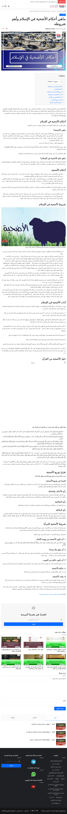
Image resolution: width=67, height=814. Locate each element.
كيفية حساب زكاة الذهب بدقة (35, 649)
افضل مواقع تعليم (60, 775)
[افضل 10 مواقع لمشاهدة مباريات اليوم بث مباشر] (61, 742)
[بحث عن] (8, 7)
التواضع (57, 778)
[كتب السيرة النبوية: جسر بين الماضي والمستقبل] (11, 659)
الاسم (64, 700)
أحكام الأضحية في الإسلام (55, 86)
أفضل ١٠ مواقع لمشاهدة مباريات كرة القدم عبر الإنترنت (40, 732)
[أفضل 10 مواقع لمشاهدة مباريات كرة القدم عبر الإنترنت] (61, 734)
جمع (55, 717)
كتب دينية (52, 797)
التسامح (63, 778)
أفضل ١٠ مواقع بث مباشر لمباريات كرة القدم (43, 724)
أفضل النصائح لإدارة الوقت (56, 761)
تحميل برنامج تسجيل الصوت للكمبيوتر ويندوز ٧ (56, 793)
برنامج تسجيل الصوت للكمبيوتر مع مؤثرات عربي (55, 789)
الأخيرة (34, 717)
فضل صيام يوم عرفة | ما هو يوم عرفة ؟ (49, 594)
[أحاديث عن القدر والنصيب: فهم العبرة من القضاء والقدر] (56, 642)
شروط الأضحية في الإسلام (54, 92)
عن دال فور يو (20, 810)
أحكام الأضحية (58, 89)
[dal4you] (57, 6)
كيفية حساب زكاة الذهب (56, 800)
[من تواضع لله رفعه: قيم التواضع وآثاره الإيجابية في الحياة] (11, 642)
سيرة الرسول (59, 797)
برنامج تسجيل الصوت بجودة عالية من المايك (56, 785)
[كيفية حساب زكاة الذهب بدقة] (33, 642)
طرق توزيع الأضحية (56, 100)
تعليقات (12, 717)
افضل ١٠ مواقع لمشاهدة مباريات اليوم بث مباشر (42, 739)
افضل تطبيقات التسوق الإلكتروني (56, 772)
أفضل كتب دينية (55, 763)
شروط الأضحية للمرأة (56, 102)
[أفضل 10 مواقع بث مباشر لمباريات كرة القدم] (61, 726)
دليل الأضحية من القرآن (55, 97)
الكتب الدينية (56, 781)
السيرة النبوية (50, 778)
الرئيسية (26, 810)
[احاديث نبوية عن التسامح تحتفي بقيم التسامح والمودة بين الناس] (56, 659)
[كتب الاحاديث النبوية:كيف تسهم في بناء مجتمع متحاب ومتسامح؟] (33, 659)
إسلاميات (53, 11)
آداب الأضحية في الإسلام (55, 94)
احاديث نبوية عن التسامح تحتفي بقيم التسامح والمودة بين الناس (42, 1)
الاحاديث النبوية (51, 775)
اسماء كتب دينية (55, 769)
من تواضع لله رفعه (56, 803)
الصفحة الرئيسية (61, 11)
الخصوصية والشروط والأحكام (8, 810)
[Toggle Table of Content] (61, 81)
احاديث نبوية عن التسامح (56, 766)
